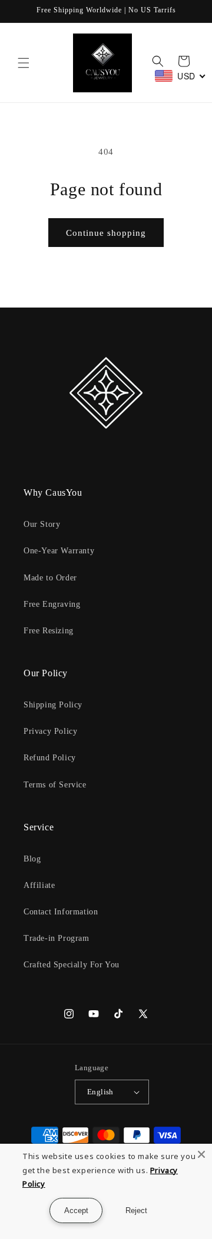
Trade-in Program (57, 938)
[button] (24, 63)
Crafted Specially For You (72, 964)
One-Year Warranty (59, 550)
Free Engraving (52, 604)
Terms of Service (55, 784)
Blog (32, 858)
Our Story (42, 524)
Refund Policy (50, 757)
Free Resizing (49, 630)
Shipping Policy (53, 704)
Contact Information (61, 911)
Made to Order (50, 577)
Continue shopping (106, 233)
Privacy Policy (50, 731)
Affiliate (39, 885)
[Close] (201, 1154)
